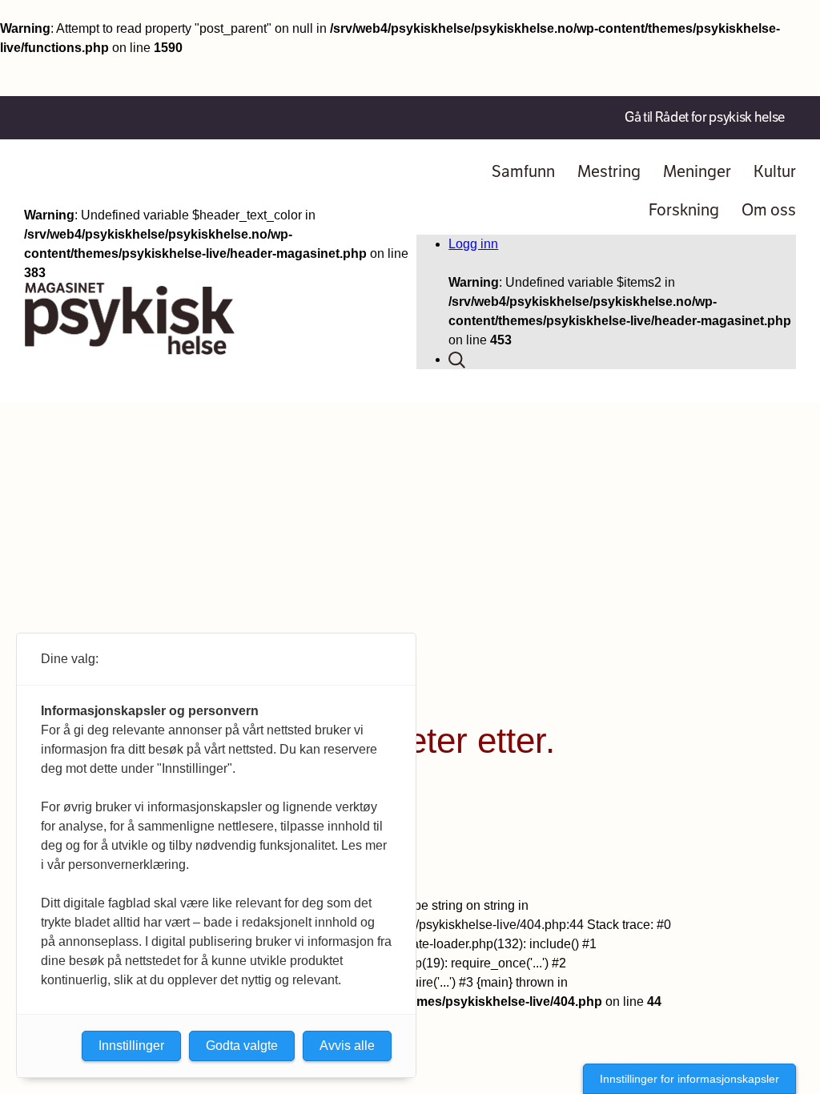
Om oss (769, 210)
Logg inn (473, 244)
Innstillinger (131, 1045)
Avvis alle (347, 1045)
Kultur (775, 172)
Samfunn (523, 172)
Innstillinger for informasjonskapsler (689, 1078)
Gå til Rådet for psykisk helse (705, 117)
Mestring (609, 172)
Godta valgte (242, 1045)
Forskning (684, 210)
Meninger (697, 172)
